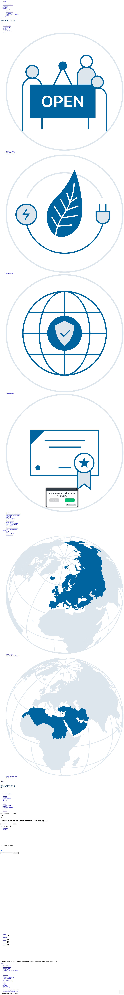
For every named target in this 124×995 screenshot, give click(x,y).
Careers (7, 10)
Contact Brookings (7, 978)
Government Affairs (7, 987)
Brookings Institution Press (8, 977)
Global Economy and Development (10, 970)
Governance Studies (7, 967)
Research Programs (7, 3)
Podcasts (5, 985)
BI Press (7, 15)
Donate (4, 16)
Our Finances (8, 13)
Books (4, 984)
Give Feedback (69, 500)
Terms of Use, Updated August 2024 (10, 991)
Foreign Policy (6, 969)
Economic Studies (6, 968)
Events (4, 2)
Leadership (8, 9)
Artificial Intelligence (7, 27)
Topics (4, 31)
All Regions (5, 800)
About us (5, 829)
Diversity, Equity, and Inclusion (12, 14)
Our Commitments (9, 12)
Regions (4, 530)
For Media (5, 7)
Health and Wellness (7, 30)
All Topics (5, 799)
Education (5, 28)
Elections (5, 29)
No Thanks (54, 500)
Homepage (5, 828)
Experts (4, 1)
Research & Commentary (8, 5)
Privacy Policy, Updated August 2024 (10, 990)
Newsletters (5, 6)
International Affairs (7, 26)
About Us (5, 8)
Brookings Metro (6, 971)
